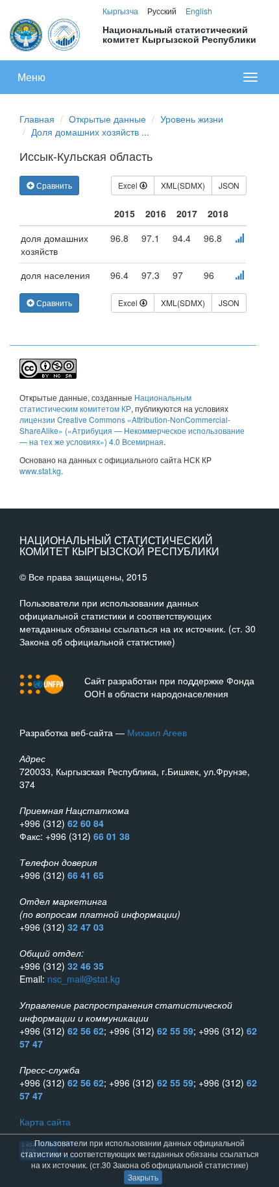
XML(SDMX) (183, 185)
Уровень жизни (191, 118)
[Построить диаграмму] (239, 238)
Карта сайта (45, 1121)
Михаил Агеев (157, 732)
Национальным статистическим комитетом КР (105, 403)
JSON (229, 185)
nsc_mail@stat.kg (83, 978)
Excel (129, 185)
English (199, 10)
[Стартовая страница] (46, 33)
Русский (161, 10)
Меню (31, 76)
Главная (37, 118)
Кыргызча (120, 10)
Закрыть (143, 1176)
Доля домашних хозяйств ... (90, 131)
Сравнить (53, 185)
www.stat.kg (40, 470)
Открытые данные (107, 118)
